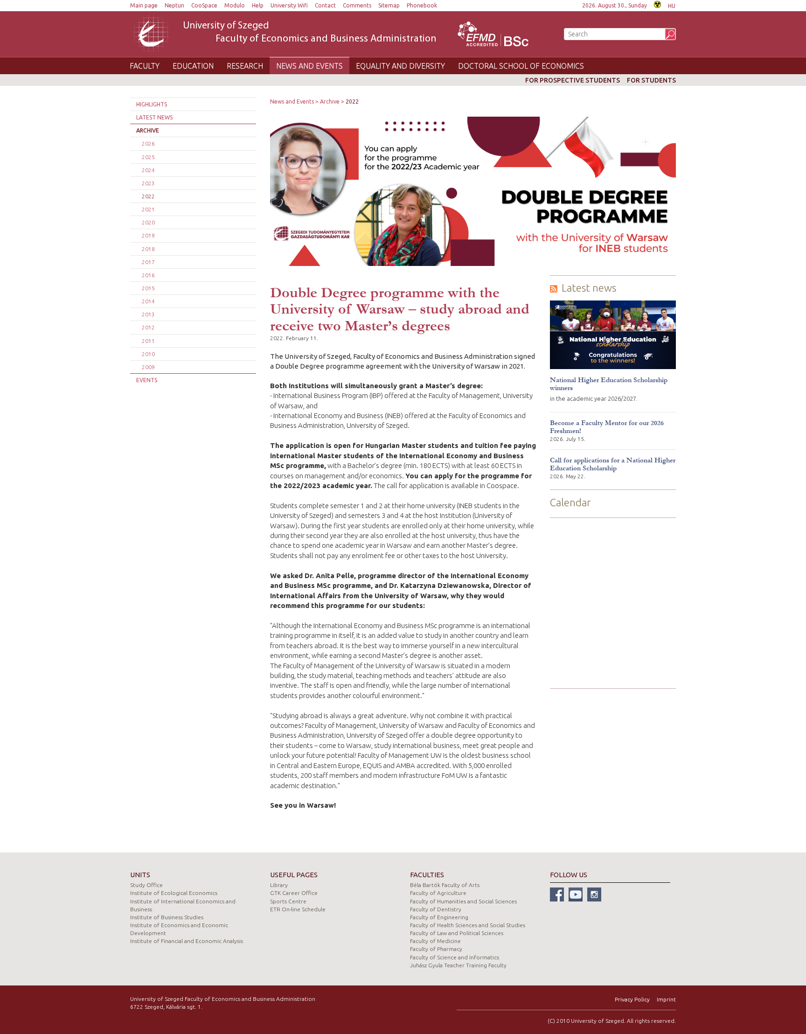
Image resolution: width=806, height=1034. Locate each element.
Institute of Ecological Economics (173, 893)
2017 (148, 262)
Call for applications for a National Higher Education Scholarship (612, 464)
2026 (148, 143)
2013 (148, 314)
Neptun (174, 5)
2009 (148, 367)
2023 (148, 183)
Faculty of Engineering (439, 917)
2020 (148, 222)
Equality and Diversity (400, 66)
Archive (147, 130)
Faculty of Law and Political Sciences (456, 933)
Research (245, 66)
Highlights (151, 104)
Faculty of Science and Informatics (454, 957)
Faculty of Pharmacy (436, 949)
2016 (148, 275)
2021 (148, 209)
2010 (148, 354)
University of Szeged (310, 32)
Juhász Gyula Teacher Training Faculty (458, 965)
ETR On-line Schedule (298, 909)
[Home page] (153, 34)
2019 (148, 235)
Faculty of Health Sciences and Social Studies (467, 925)
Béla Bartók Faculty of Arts (444, 885)
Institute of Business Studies (166, 917)
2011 (148, 341)
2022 (148, 196)
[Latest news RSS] (553, 288)
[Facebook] (557, 894)
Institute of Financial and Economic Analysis (186, 941)
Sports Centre (288, 901)
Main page (144, 5)
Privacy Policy (632, 999)
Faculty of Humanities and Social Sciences (463, 901)
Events (146, 380)
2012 (148, 327)
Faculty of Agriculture (438, 893)
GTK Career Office (294, 893)
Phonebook (422, 5)
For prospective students (572, 80)
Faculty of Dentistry (435, 909)
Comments (357, 5)
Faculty (145, 66)
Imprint (666, 999)
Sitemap (389, 5)
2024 (148, 170)
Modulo (234, 5)
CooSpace (204, 5)
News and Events (309, 66)
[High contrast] (657, 3)
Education (193, 66)
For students (651, 80)
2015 (148, 288)
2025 (148, 157)
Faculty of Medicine (435, 941)
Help (258, 5)
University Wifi (289, 5)
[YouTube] (576, 894)
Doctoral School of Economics (521, 66)
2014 (148, 301)
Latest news (154, 117)
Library (279, 885)
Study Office (146, 885)
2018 (148, 249)
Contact (325, 5)
